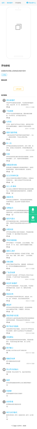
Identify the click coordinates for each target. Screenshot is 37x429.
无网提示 (9, 208)
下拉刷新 (9, 111)
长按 (8, 154)
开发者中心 (32, 3)
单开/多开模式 (11, 412)
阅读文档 (9, 294)
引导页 (9, 121)
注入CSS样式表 (12, 175)
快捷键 (9, 391)
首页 (3, 3)
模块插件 (10, 3)
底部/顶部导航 (11, 132)
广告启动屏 (10, 272)
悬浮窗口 (9, 347)
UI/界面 (4, 75)
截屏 (8, 380)
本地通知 (9, 337)
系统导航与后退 (12, 315)
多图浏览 (9, 229)
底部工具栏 (10, 251)
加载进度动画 (11, 164)
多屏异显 (9, 401)
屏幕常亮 (9, 197)
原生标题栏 (10, 100)
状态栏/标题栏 (11, 283)
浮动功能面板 (11, 240)
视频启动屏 (10, 358)
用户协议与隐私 (12, 326)
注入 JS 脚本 (11, 186)
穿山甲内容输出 (12, 369)
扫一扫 (9, 143)
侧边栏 (9, 304)
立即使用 (18, 89)
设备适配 (9, 261)
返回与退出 (10, 218)
